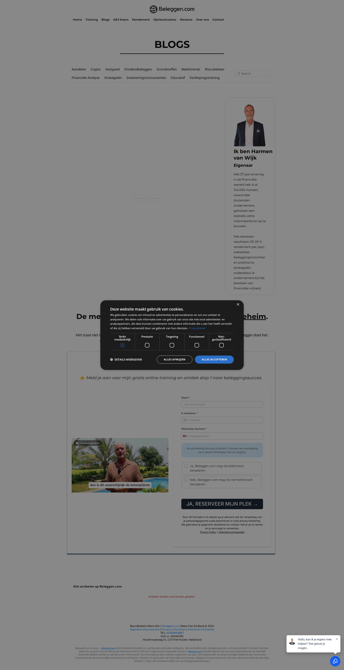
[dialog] (172, 335)
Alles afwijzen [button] (174, 359)
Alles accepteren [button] (214, 359)
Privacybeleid (197, 328)
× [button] (237, 304)
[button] (126, 359)
